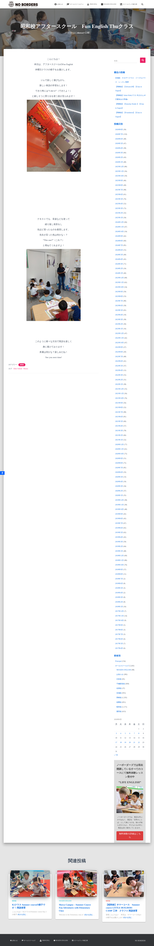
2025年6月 (119, 194)
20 (130, 742)
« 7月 (116, 755)
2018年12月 (119, 556)
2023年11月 (119, 282)
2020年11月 (119, 449)
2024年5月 (119, 255)
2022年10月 (119, 343)
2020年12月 (119, 444)
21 (134, 742)
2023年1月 (119, 329)
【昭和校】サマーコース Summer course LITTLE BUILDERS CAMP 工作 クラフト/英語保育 (123, 908)
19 (125, 742)
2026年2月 (119, 157)
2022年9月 (119, 347)
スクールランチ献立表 (130, 4)
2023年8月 (119, 296)
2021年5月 (119, 421)
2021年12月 (119, 389)
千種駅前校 (120, 684)
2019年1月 (119, 551)
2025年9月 (119, 180)
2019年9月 (119, 514)
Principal (93, 4)
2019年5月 (119, 532)
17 (116, 742)
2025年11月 (119, 171)
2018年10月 (119, 565)
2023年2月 (119, 324)
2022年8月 (119, 352)
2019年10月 (119, 509)
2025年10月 (119, 176)
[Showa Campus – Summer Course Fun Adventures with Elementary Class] (77, 883)
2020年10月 (119, 454)
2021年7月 (119, 412)
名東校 (119, 688)
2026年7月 (119, 134)
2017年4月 (119, 648)
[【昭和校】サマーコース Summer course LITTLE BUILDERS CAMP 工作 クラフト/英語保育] (124, 883)
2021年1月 (119, 440)
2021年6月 (119, 417)
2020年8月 (119, 463)
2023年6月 (119, 305)
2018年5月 (119, 588)
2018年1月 (119, 607)
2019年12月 (119, 500)
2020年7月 (119, 468)
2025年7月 (119, 190)
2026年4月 (119, 148)
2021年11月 (119, 393)
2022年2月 (119, 380)
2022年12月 (119, 333)
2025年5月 (119, 199)
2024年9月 (119, 236)
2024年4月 (119, 259)
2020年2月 (119, 491)
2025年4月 (119, 204)
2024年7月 (119, 245)
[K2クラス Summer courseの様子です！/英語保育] (30, 883)
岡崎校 (119, 697)
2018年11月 (119, 560)
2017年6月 (119, 639)
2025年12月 (119, 167)
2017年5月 (119, 643)
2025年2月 (119, 213)
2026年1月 (119, 162)
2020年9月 (119, 458)
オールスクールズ (76, 4)
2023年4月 (119, 315)
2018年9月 (119, 569)
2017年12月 (119, 611)
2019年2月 (119, 546)
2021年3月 (119, 430)
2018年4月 (119, 593)
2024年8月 (119, 241)
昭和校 (22, 364)
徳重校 (119, 702)
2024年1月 (119, 273)
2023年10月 (119, 287)
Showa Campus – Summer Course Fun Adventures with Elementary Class (75, 908)
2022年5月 (119, 366)
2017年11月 (119, 616)
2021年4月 (119, 426)
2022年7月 (119, 356)
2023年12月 (119, 278)
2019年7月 (119, 523)
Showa (25, 369)
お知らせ (60, 4)
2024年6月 (119, 250)
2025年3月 (119, 208)
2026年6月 (119, 139)
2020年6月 (119, 472)
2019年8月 (119, 518)
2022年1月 (119, 384)
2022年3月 (119, 375)
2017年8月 (119, 630)
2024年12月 (119, 222)
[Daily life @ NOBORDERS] (23, 4)
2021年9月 (119, 403)
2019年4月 (119, 537)
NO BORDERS (140, 941)
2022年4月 (119, 370)
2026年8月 (119, 129)
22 (139, 742)
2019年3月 (119, 542)
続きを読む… (23, 914)
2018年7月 (119, 579)
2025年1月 (119, 218)
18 (121, 742)
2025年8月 (119, 185)
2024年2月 (119, 268)
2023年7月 (119, 301)
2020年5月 (119, 477)
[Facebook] (2, 473)
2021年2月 (119, 435)
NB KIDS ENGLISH (110, 4)
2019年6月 (119, 528)
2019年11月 (119, 505)
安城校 (119, 693)
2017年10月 (119, 620)
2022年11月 (119, 338)
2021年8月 (119, 407)
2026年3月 (119, 153)
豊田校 (119, 711)
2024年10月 (119, 231)
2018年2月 (119, 602)
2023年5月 (119, 310)
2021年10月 (119, 398)
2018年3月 (119, 597)
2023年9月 (119, 292)
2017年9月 (119, 625)
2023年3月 (119, 319)
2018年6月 (119, 583)
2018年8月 (119, 574)
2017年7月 (119, 634)
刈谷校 (119, 679)
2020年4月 (119, 481)
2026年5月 (119, 143)
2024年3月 (119, 264)
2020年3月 (119, 486)
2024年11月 (119, 227)
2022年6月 (119, 361)
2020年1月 (119, 495)
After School (17, 369)
